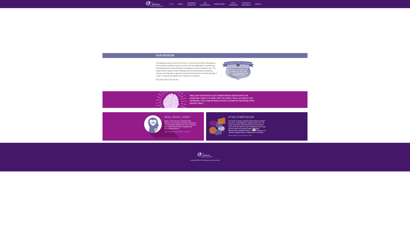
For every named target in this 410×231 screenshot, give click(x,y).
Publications (219, 4)
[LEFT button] (155, 129)
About (180, 4)
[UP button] (254, 129)
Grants (258, 4)
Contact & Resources (246, 4)
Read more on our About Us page (177, 132)
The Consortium (205, 4)
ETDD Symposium (233, 4)
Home (171, 4)
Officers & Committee (191, 4)
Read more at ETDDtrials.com (240, 135)
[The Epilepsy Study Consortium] (154, 4)
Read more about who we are (167, 79)
